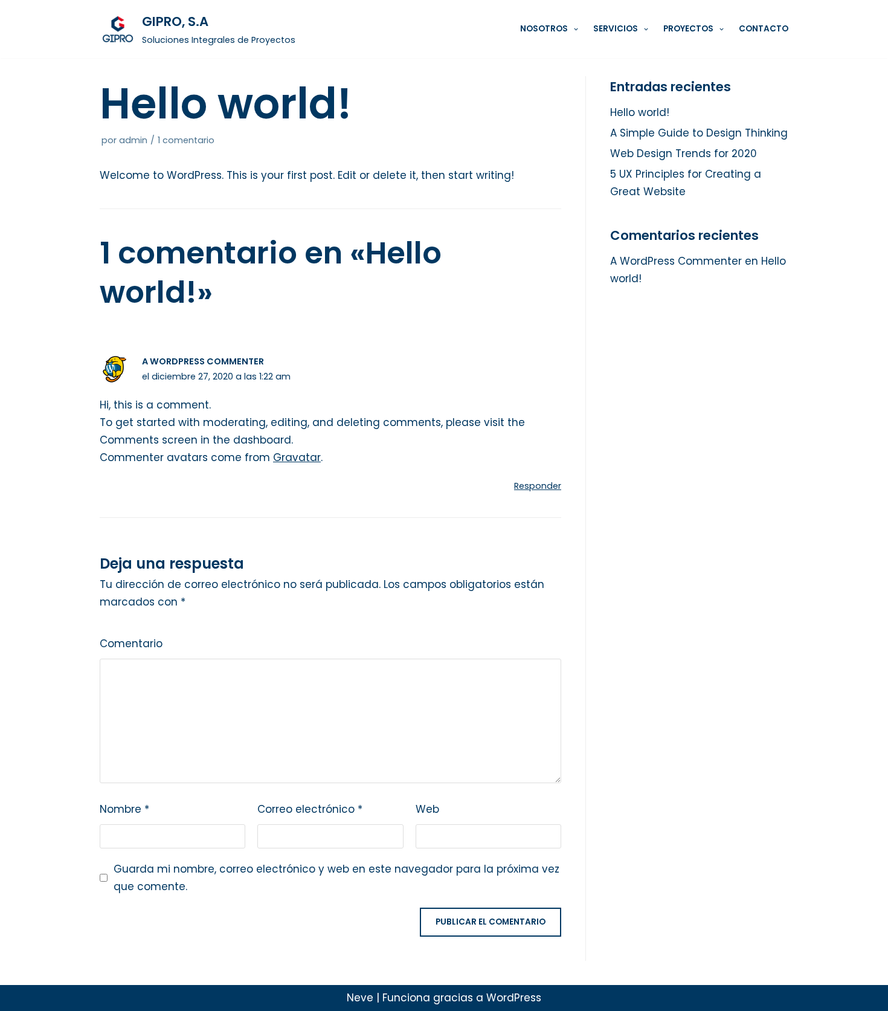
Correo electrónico (309, 809)
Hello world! (639, 112)
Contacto (763, 28)
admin (133, 140)
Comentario (131, 643)
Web (427, 809)
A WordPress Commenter (203, 361)
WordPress (513, 997)
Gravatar (297, 457)
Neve (360, 997)
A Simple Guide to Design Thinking (699, 133)
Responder (537, 486)
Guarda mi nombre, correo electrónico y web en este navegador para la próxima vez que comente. (336, 878)
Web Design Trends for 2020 (683, 153)
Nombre (124, 809)
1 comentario (186, 140)
